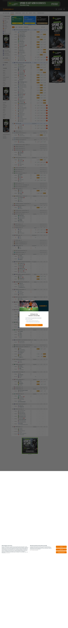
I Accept (61, 546)
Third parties (8, 552)
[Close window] (47, 302)
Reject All (61, 549)
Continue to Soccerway (34, 325)
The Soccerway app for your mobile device (33, 321)
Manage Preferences (61, 552)
